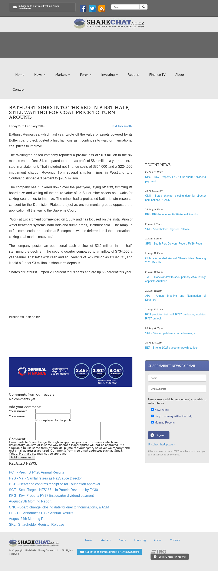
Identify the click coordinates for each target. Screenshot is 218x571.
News (38, 74)
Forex (84, 74)
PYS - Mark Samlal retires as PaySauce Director (45, 478)
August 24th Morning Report (30, 519)
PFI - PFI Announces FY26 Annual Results (41, 513)
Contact (18, 89)
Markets (61, 74)
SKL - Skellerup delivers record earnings (170, 333)
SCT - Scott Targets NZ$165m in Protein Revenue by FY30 (53, 490)
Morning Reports (164, 422)
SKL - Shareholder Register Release (36, 524)
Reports (133, 74)
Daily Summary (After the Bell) (173, 416)
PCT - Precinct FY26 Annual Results (36, 472)
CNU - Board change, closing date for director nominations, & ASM (59, 507)
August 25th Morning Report (30, 501)
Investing (108, 74)
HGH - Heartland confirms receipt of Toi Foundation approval (54, 484)
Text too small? (121, 126)
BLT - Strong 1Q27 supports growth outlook (171, 347)
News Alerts (161, 409)
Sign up (160, 435)
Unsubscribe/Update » (161, 444)
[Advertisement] (70, 343)
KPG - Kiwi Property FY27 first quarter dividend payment (51, 495)
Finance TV (157, 74)
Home (19, 74)
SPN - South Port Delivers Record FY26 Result (174, 243)
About (179, 74)
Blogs (122, 540)
